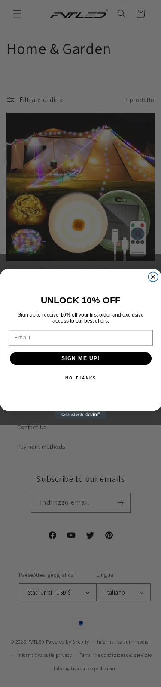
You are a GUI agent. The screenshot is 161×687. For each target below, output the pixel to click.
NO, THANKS (80, 378)
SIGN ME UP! (80, 358)
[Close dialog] (153, 277)
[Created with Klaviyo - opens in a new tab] (80, 415)
